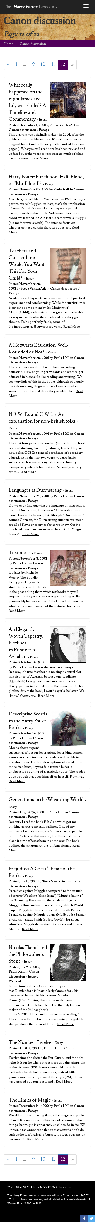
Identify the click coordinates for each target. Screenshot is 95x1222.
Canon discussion (22, 130)
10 (43, 64)
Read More (39, 158)
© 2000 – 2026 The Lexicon (39, 1187)
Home (8, 44)
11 (53, 64)
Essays (44, 130)
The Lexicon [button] (29, 6)
